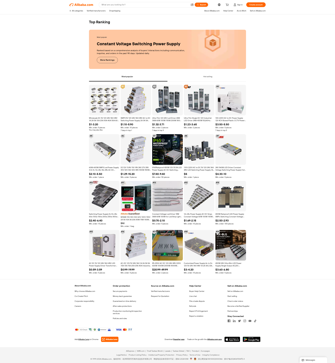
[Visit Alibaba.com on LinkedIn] (234, 320)
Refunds (192, 306)
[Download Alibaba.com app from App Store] (232, 339)
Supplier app (179, 339)
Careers (78, 306)
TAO (188, 351)
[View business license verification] (191, 359)
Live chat (193, 296)
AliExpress (130, 351)
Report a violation (196, 316)
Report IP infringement (198, 311)
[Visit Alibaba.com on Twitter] (239, 320)
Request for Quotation (160, 296)
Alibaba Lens (83, 339)
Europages (205, 351)
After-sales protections (122, 306)
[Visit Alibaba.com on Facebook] (229, 320)
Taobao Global (178, 351)
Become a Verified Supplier (238, 306)
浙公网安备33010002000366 (210, 359)
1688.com (141, 351)
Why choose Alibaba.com (85, 291)
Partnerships (232, 311)
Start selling (232, 296)
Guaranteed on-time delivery (124, 301)
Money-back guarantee (122, 296)
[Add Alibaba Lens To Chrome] (109, 339)
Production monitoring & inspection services (127, 312)
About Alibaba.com (83, 286)
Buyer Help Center (196, 291)
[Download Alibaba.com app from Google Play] (251, 339)
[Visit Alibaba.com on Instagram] (244, 320)
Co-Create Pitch (81, 296)
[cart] (228, 5)
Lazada (167, 351)
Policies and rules (120, 318)
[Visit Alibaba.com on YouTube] (250, 320)
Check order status (235, 301)
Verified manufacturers (160, 291)
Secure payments (120, 291)
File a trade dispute (197, 301)
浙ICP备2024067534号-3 (234, 359)
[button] (192, 4)
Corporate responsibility (84, 301)
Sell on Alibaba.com (235, 291)
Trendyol (195, 351)
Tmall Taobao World (155, 351)
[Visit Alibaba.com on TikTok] (255, 320)
